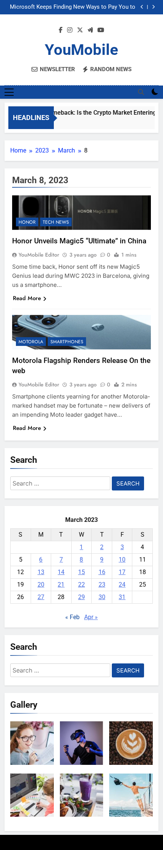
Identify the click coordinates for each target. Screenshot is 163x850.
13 (41, 572)
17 (122, 572)
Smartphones (66, 341)
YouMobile (81, 50)
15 (81, 572)
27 (41, 597)
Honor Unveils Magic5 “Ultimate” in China (79, 241)
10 (122, 559)
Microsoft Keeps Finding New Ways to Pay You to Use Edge (72, 7)
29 (81, 597)
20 (41, 584)
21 (61, 584)
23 (102, 584)
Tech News (56, 222)
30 (102, 597)
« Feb (72, 617)
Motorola (31, 341)
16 (102, 572)
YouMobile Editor (39, 254)
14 (61, 572)
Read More (27, 298)
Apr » (91, 617)
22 (81, 584)
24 (122, 584)
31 (122, 597)
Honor (27, 222)
